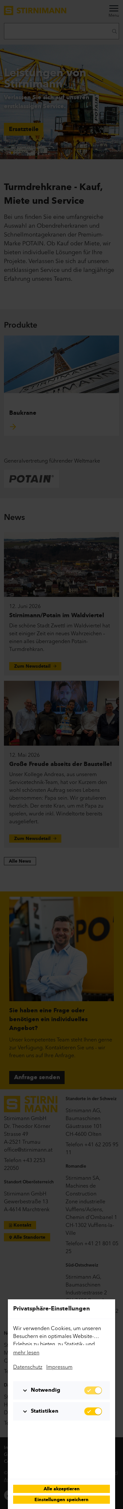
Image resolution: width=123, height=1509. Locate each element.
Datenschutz (27, 1367)
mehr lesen (26, 1352)
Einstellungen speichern (61, 1500)
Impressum (59, 1367)
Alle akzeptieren (62, 1489)
